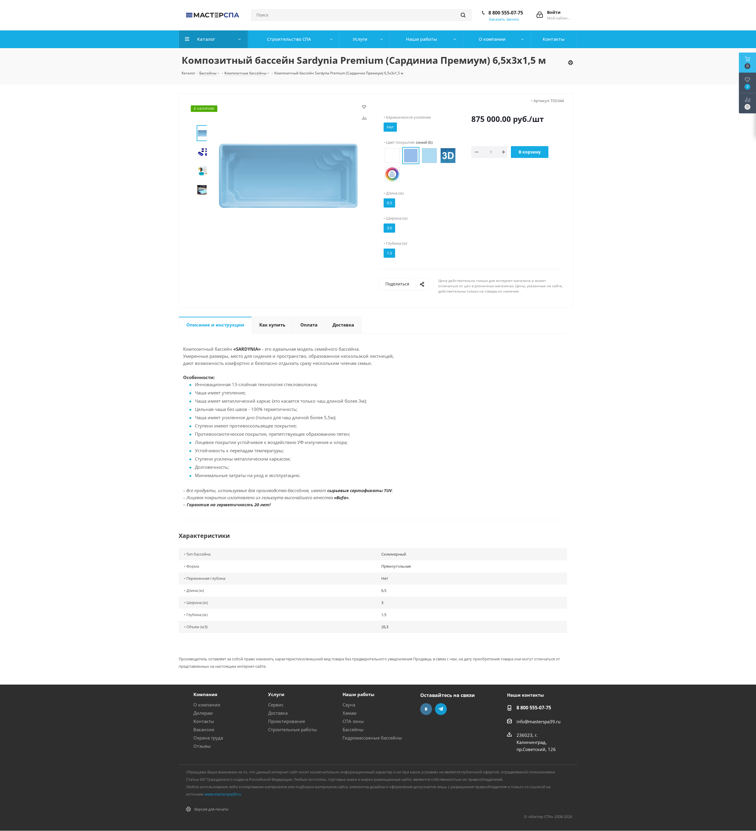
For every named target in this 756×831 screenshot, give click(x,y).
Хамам (349, 713)
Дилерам (203, 713)
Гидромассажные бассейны (372, 738)
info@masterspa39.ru (539, 721)
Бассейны (353, 729)
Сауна (349, 705)
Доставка (278, 713)
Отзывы (202, 746)
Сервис (276, 705)
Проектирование (286, 721)
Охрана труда (208, 738)
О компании (206, 705)
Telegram (441, 709)
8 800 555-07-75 (505, 12)
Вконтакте (426, 709)
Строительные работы (292, 729)
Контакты (203, 721)
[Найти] (463, 15)
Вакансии (203, 729)
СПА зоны (353, 721)
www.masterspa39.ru (222, 794)
